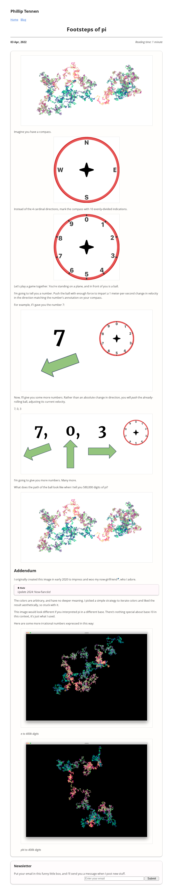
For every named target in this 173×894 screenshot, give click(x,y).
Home (14, 20)
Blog (23, 20)
